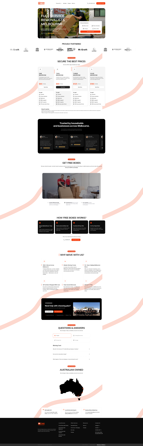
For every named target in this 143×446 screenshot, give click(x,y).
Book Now (46, 87)
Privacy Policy (92, 444)
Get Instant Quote (100, 3)
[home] (41, 3)
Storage (69, 3)
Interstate (65, 3)
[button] (59, 3)
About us (73, 3)
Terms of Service (85, 444)
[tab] (62, 336)
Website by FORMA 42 (101, 444)
